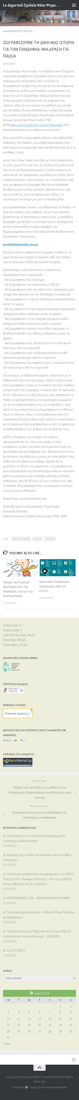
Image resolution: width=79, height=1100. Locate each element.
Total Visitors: (11, 645)
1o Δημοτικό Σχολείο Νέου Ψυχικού (31, 5)
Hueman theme (58, 1087)
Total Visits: (10, 640)
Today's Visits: (11, 630)
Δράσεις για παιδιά (21, 538)
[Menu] (74, 5)
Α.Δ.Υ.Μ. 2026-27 (16, 950)
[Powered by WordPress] (26, 1087)
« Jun (6, 1043)
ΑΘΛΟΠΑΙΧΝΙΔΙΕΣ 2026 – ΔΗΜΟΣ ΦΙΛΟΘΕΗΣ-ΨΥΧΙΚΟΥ (38, 898)
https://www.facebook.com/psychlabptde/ (36, 125)
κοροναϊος (50, 538)
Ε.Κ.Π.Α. (38, 538)
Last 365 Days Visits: (15, 635)
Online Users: (11, 625)
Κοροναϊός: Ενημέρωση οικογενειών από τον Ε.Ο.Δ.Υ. (54, 586)
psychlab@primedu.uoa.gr (20, 244)
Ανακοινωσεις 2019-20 (17, 31)
